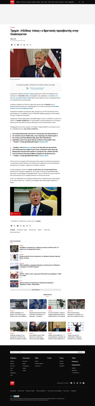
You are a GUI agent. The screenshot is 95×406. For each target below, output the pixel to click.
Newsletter (74, 370)
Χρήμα (24, 363)
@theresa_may (27, 147)
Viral (11, 375)
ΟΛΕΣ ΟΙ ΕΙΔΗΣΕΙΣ (36, 289)
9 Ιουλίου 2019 (43, 142)
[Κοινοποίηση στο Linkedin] (24, 44)
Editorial (61, 361)
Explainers (62, 366)
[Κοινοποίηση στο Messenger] (18, 44)
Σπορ (53, 2)
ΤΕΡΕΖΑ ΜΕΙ (47, 230)
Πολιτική (23, 2)
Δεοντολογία (21, 390)
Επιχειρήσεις (26, 366)
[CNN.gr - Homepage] (12, 2)
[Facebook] (71, 383)
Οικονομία (28, 2)
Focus (45, 2)
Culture (36, 361)
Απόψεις (62, 363)
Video (66, 2)
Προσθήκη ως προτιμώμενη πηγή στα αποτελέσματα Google (36, 88)
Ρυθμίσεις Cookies (30, 390)
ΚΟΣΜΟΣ (12, 27)
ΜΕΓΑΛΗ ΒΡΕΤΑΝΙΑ (15, 232)
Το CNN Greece (75, 372)
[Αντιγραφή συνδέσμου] (27, 44)
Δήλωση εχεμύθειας (41, 390)
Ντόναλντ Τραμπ (29, 93)
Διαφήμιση (73, 390)
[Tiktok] (77, 383)
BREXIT (40, 230)
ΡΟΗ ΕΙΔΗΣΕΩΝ (15, 241)
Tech (56, 2)
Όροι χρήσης (13, 390)
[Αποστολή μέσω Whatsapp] (21, 44)
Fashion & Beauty (39, 363)
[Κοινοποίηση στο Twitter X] (14, 44)
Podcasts (75, 361)
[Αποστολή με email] (30, 44)
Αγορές (24, 368)
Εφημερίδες (71, 2)
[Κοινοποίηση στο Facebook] (11, 44)
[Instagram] (80, 383)
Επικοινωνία (66, 390)
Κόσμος (38, 2)
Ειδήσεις (18, 2)
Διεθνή (24, 370)
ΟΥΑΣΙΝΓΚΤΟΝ (32, 230)
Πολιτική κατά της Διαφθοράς (55, 390)
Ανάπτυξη (25, 361)
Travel (49, 2)
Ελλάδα (34, 2)
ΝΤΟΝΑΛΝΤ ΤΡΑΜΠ (22, 230)
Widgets (74, 368)
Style (42, 2)
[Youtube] (83, 383)
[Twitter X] (74, 383)
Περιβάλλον (13, 373)
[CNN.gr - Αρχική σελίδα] (12, 383)
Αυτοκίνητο (61, 2)
